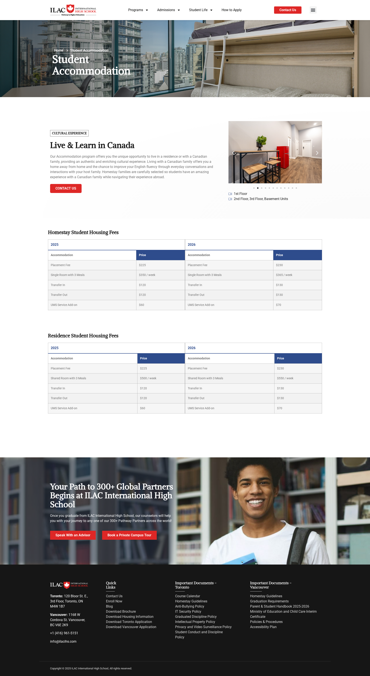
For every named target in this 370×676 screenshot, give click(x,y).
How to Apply (232, 10)
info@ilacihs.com (63, 641)
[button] (313, 9)
